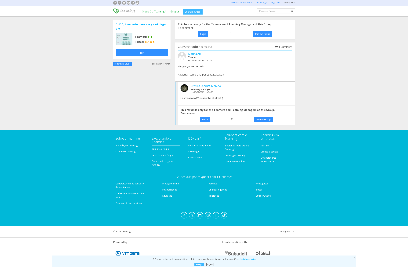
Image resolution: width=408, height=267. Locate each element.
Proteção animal (170, 183)
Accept (199, 264)
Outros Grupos (263, 195)
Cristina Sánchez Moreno (206, 86)
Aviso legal (193, 151)
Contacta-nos (195, 157)
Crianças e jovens (218, 189)
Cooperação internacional (129, 203)
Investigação (262, 183)
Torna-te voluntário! (235, 161)
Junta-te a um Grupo (162, 154)
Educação (167, 195)
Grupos (175, 11)
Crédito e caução (269, 151)
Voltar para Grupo (122, 63)
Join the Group (262, 33)
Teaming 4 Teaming (235, 155)
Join (141, 53)
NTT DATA (266, 145)
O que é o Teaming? (154, 11)
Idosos (258, 189)
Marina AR (194, 54)
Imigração (214, 195)
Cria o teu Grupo (160, 148)
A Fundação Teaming (127, 145)
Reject (210, 264)
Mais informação (248, 259)
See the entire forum (161, 63)
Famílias (213, 183)
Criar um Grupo (192, 11)
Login (203, 33)
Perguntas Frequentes (199, 145)
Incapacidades (169, 189)
